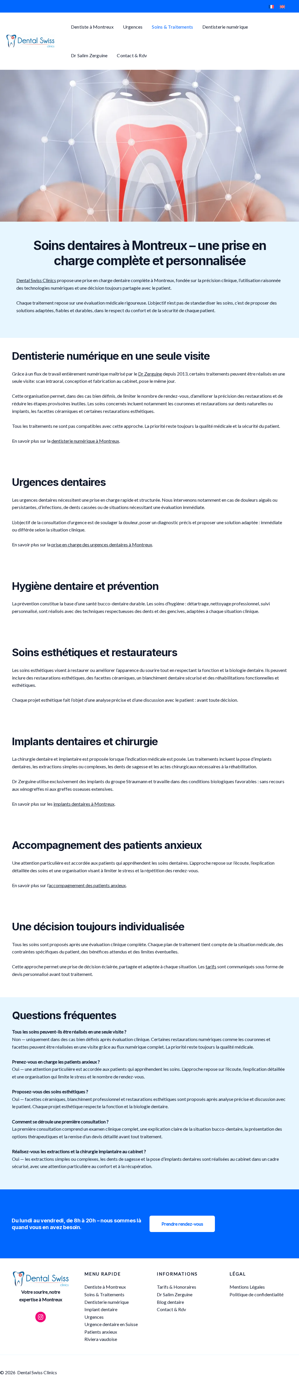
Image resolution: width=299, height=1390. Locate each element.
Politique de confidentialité (257, 1294)
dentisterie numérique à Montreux (85, 441)
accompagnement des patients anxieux (87, 885)
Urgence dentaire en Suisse (111, 1324)
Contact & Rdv (132, 55)
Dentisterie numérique (225, 26)
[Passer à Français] (271, 6)
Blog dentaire (170, 1302)
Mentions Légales (247, 1287)
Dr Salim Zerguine (89, 55)
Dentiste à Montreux (92, 26)
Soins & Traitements (172, 26)
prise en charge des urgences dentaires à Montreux (101, 544)
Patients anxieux (100, 1332)
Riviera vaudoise (100, 1339)
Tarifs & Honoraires (176, 1287)
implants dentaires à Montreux (83, 804)
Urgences (133, 26)
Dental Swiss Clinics (36, 280)
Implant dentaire (100, 1309)
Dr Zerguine (150, 373)
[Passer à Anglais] (282, 6)
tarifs (211, 966)
